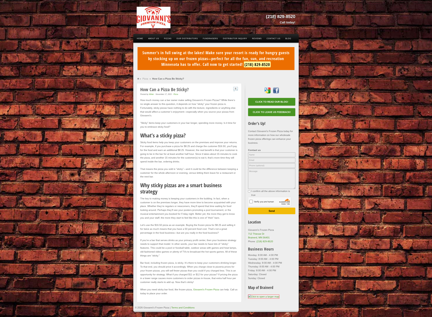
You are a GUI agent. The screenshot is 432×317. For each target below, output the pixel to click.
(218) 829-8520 (280, 16)
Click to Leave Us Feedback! (272, 112)
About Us (153, 38)
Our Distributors (187, 38)
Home (140, 38)
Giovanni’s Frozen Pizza (206, 289)
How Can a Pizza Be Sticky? (164, 89)
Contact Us (273, 38)
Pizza (145, 78)
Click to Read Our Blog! (271, 101)
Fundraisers (210, 38)
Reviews (257, 38)
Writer (151, 94)
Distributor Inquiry (235, 38)
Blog (288, 38)
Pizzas (167, 38)
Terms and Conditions (183, 307)
